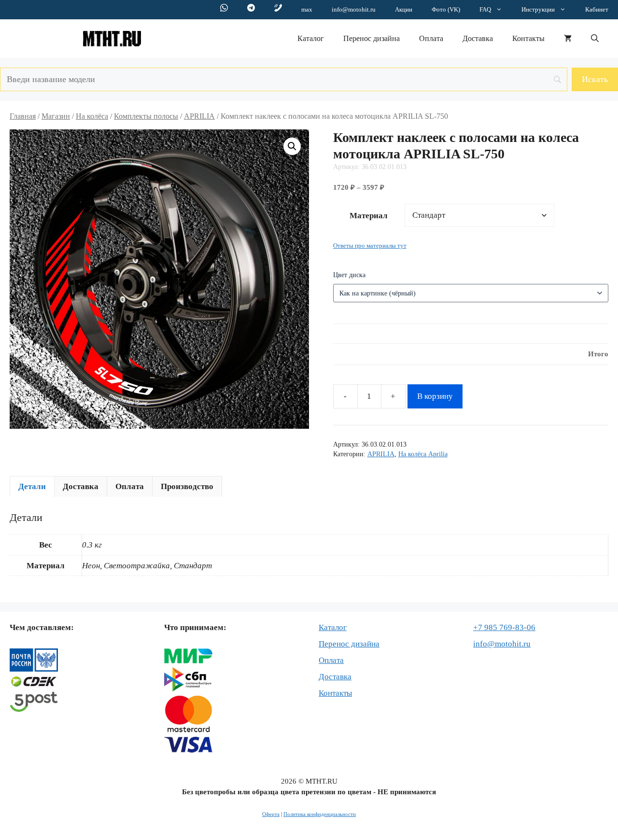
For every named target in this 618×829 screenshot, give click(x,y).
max (306, 9)
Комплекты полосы (146, 116)
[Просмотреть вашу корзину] (567, 38)
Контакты (528, 38)
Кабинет (596, 9)
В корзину (435, 396)
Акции (403, 9)
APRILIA (199, 116)
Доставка (478, 38)
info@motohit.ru (354, 9)
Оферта (271, 814)
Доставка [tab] (80, 486)
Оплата (431, 38)
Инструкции (538, 9)
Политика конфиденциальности (319, 814)
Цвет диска (349, 275)
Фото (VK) (446, 9)
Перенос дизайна (371, 38)
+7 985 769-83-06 (504, 627)
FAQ (485, 9)
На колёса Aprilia (423, 454)
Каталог (310, 38)
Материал (369, 215)
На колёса (92, 116)
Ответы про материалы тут (370, 245)
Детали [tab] (32, 486)
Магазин (56, 116)
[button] (594, 38)
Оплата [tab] (129, 486)
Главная (23, 116)
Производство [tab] (187, 486)
